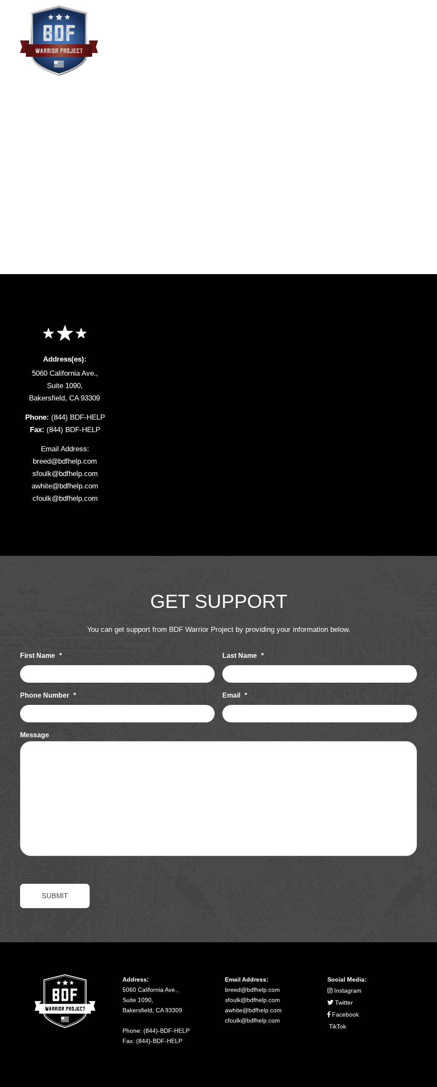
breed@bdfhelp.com (65, 461)
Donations (325, 27)
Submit (55, 896)
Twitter (343, 1002)
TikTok (336, 1026)
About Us (217, 27)
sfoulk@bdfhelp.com (65, 474)
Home (172, 27)
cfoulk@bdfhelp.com (65, 498)
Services (270, 27)
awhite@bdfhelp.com (65, 486)
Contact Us (385, 27)
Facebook (344, 1014)
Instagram (346, 990)
